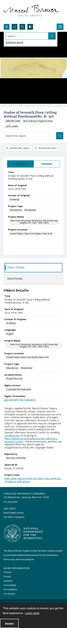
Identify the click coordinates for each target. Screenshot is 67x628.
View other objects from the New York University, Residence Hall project (33, 480)
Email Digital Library (14, 512)
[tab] (20, 164)
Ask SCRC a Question (14, 517)
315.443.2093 (10, 501)
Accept (9, 623)
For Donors (9, 593)
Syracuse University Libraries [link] (24, 494)
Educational (16, 210)
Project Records (14, 378)
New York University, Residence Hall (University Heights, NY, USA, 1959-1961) (34, 221)
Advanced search (14, 42)
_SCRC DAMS (11, 126)
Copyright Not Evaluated (18, 389)
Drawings (14, 199)
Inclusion (8, 580)
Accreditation (10, 589)
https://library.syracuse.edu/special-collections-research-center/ (31, 440)
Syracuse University (16, 457)
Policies (7, 572)
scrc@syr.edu (12, 435)
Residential (30, 210)
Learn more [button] (32, 613)
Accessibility (10, 585)
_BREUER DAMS (12, 121)
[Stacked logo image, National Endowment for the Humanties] (23, 533)
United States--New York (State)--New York (31, 233)
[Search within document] (59, 135)
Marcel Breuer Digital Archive (38, 121)
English (9, 333)
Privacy (7, 576)
